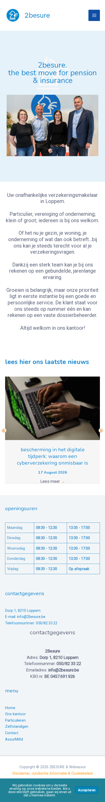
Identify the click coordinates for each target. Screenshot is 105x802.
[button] (3, 430)
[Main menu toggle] (94, 15)
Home (10, 707)
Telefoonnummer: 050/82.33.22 (31, 623)
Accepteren (87, 790)
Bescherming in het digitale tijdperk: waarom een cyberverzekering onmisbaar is (52, 456)
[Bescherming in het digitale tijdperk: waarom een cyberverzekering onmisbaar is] (52, 407)
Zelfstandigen (16, 726)
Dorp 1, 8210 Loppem (23, 610)
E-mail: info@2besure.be (25, 616)
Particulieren (15, 720)
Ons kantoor (15, 714)
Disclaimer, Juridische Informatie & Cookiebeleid (52, 773)
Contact (11, 733)
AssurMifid (14, 739)
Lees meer (52, 481)
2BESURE (37, 15)
